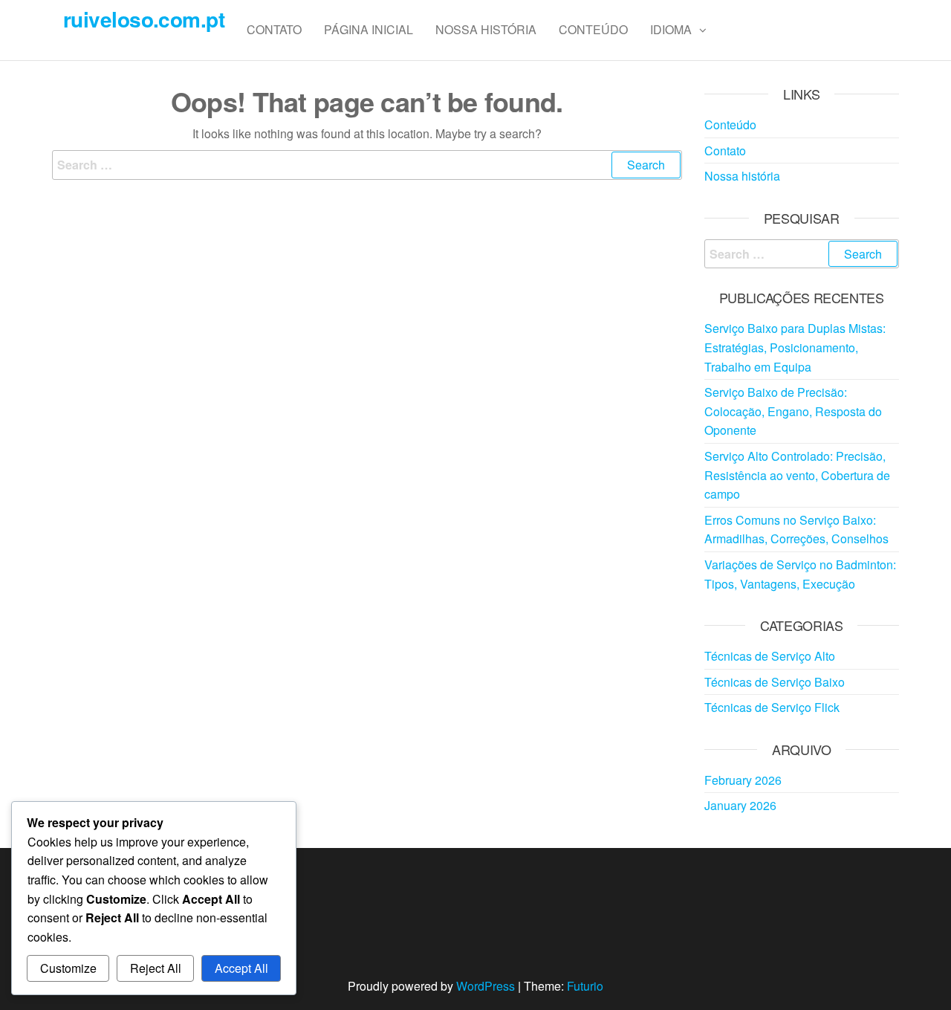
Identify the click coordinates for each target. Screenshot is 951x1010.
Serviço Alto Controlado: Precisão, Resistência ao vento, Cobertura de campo (797, 474)
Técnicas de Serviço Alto (769, 655)
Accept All (241, 968)
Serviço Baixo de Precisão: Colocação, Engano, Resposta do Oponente (793, 410)
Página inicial (368, 29)
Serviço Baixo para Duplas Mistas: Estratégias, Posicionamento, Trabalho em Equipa (795, 347)
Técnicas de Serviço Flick (772, 707)
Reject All (155, 968)
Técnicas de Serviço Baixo (774, 681)
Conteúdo (593, 29)
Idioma (671, 29)
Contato (274, 29)
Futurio (585, 985)
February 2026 (743, 780)
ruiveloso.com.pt (143, 19)
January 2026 (740, 805)
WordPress (485, 985)
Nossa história (485, 29)
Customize (68, 968)
